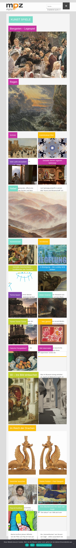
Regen (13, 81)
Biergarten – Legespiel (22, 28)
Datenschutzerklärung (44, 545)
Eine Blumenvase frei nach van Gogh (52, 508)
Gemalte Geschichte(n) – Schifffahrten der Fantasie (22, 268)
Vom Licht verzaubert (18, 162)
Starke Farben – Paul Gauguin (51, 481)
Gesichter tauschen (17, 481)
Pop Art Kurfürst (16, 508)
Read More (38, 40)
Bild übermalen (45, 348)
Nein (32, 545)
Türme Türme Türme (18, 322)
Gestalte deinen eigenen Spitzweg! (52, 162)
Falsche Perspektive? (18, 348)
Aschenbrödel (15, 242)
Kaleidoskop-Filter (46, 135)
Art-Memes (43, 242)
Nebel (13, 188)
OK (27, 545)
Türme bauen (15, 295)
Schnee (13, 135)
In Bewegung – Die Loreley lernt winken (52, 268)
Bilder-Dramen (45, 295)
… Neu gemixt (45, 322)
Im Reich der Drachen (22, 428)
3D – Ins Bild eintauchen (23, 374)
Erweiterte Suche (53, 9)
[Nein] (74, 544)
